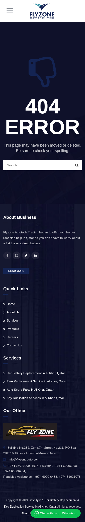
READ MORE (16, 270)
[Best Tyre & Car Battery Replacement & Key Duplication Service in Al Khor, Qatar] (42, 11)
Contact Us (14, 345)
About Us (13, 312)
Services (13, 320)
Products (13, 328)
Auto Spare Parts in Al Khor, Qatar (30, 389)
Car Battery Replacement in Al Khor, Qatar (36, 373)
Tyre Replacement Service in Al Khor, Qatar (36, 381)
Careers (12, 337)
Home (11, 304)
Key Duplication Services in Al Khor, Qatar (35, 398)
